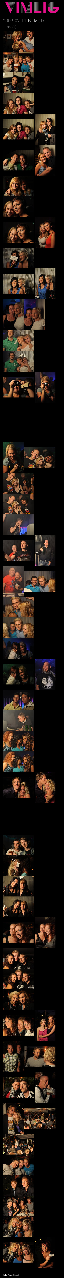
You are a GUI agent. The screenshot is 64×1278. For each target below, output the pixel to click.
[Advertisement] (26, 422)
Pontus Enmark (13, 1275)
